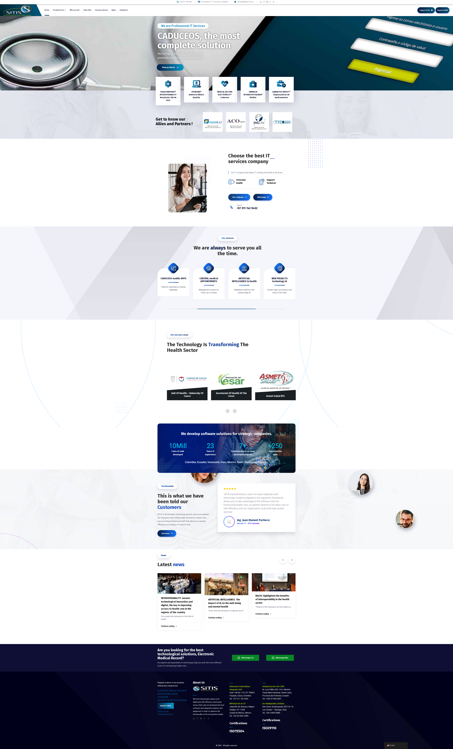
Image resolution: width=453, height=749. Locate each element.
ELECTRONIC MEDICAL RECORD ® (172, 691)
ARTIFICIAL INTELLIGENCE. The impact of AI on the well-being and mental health (177, 603)
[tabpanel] (173, 284)
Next (235, 411)
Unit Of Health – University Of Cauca (187, 394)
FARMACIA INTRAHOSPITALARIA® (172, 700)
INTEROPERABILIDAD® (167, 694)
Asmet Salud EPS (275, 396)
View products (168, 67)
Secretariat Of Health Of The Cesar (231, 394)
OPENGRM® (162, 697)
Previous (227, 411)
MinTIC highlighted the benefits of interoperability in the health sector (225, 599)
